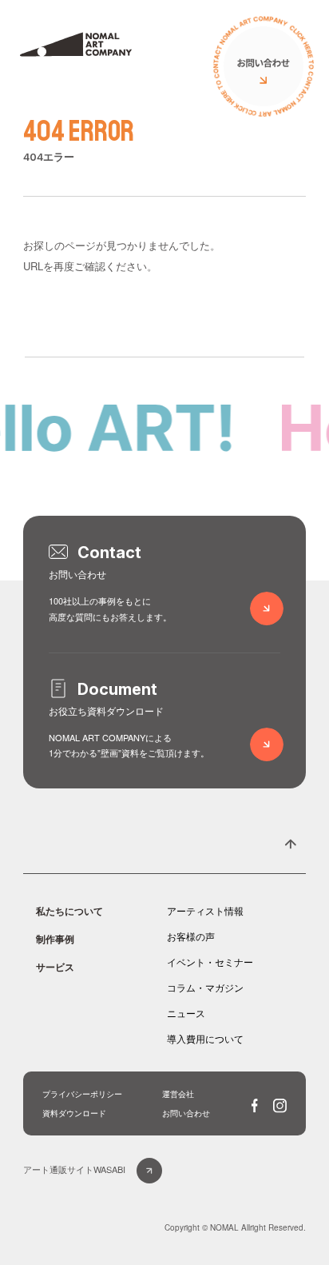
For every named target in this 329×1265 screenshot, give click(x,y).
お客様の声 (191, 936)
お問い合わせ (186, 1113)
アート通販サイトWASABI (74, 1169)
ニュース (186, 1013)
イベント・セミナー (210, 961)
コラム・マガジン (205, 987)
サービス (55, 967)
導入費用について (205, 1038)
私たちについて (69, 911)
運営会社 (178, 1093)
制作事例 (55, 939)
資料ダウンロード (74, 1113)
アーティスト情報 (205, 910)
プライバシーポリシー (82, 1093)
